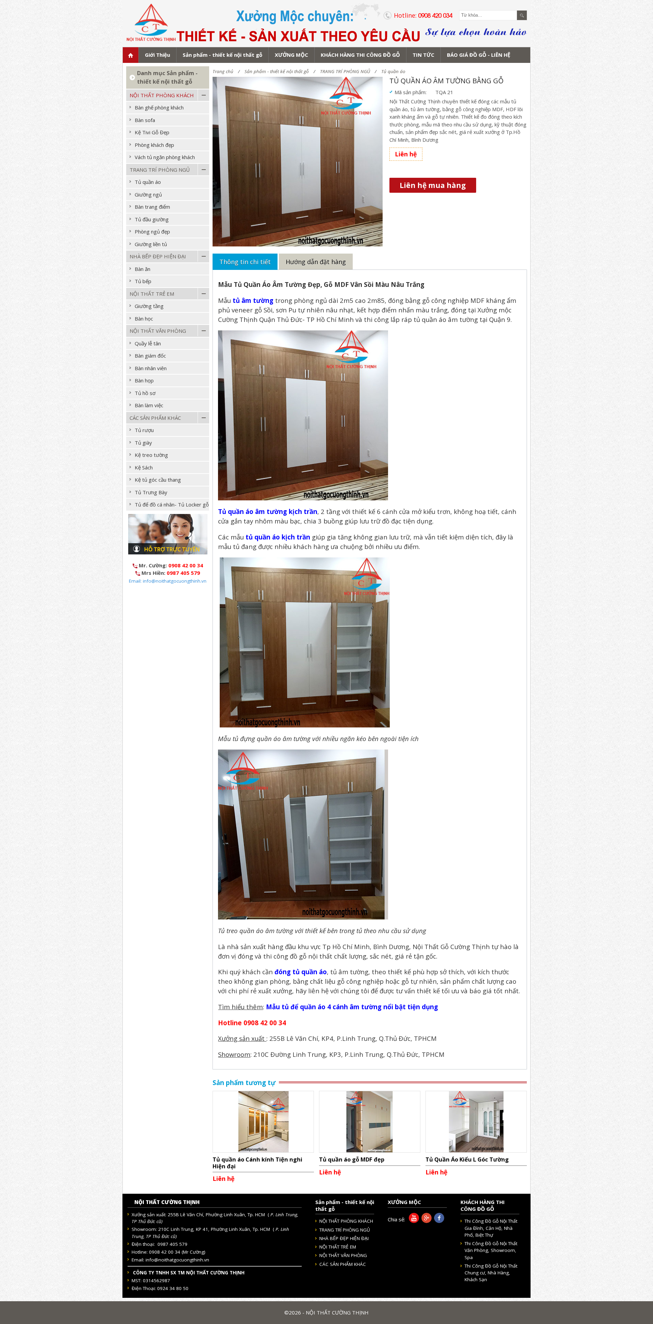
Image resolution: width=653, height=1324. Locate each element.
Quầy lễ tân (148, 343)
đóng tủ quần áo (300, 971)
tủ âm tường (253, 300)
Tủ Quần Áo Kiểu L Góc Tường (467, 1159)
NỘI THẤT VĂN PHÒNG (158, 330)
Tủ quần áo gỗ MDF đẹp (351, 1159)
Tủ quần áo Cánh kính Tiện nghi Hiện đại (257, 1162)
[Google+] (425, 1221)
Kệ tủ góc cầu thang (158, 479)
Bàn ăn (142, 268)
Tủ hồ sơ (145, 393)
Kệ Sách (144, 467)
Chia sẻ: (396, 1219)
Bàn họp (144, 380)
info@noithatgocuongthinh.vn (177, 1260)
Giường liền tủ (151, 244)
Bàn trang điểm (152, 206)
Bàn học (144, 318)
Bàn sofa (145, 120)
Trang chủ (223, 71)
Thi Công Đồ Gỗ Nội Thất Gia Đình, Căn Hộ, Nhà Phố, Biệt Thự (491, 1228)
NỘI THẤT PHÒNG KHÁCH (162, 95)
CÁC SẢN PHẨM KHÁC (155, 417)
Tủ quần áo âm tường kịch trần (267, 511)
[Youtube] (412, 1221)
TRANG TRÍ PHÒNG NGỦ (345, 71)
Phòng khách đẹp (154, 144)
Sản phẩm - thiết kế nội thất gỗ (277, 71)
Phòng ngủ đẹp (152, 231)
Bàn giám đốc (150, 355)
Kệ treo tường (151, 454)
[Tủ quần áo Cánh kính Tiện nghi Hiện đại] (263, 1121)
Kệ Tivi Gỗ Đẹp (152, 132)
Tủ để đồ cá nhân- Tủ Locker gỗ (172, 504)
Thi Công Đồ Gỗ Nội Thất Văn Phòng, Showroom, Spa (491, 1250)
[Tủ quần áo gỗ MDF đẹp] (369, 1121)
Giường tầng (149, 306)
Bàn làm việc (149, 405)
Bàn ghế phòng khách (159, 107)
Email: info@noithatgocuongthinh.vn (167, 581)
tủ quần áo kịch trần (278, 537)
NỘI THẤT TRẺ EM (152, 293)
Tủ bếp (143, 281)
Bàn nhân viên (151, 368)
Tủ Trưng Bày (151, 492)
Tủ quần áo (393, 71)
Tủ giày (143, 442)
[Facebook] (438, 1221)
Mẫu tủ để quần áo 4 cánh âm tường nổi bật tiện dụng (352, 1006)
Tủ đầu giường (152, 219)
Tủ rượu (144, 430)
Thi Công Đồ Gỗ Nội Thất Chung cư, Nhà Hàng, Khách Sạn (491, 1273)
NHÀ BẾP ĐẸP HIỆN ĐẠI (158, 256)
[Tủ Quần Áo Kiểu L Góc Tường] (476, 1121)
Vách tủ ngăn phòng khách (165, 157)
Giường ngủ (148, 194)
